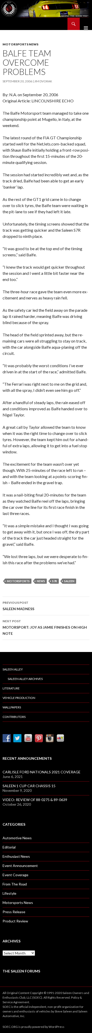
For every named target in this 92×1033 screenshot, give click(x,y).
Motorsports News (20, 44)
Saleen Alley (13, 669)
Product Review (15, 921)
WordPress (56, 1027)
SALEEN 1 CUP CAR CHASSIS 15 (29, 786)
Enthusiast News (16, 856)
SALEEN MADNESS (18, 606)
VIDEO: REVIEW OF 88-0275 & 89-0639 (35, 799)
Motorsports (18, 581)
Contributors (14, 717)
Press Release (14, 912)
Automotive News (17, 838)
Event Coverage (15, 875)
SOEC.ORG (10, 1027)
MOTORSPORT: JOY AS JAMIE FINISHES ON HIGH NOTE (45, 627)
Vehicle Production (19, 698)
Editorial (9, 847)
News (41, 581)
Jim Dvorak (43, 81)
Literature (11, 688)
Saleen (69, 581)
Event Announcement (20, 865)
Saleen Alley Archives (25, 679)
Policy (75, 997)
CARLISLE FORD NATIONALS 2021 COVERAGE (41, 772)
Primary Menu (86, 24)
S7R (54, 581)
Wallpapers (12, 707)
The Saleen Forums (21, 971)
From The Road (15, 884)
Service (8, 1002)
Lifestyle (9, 893)
